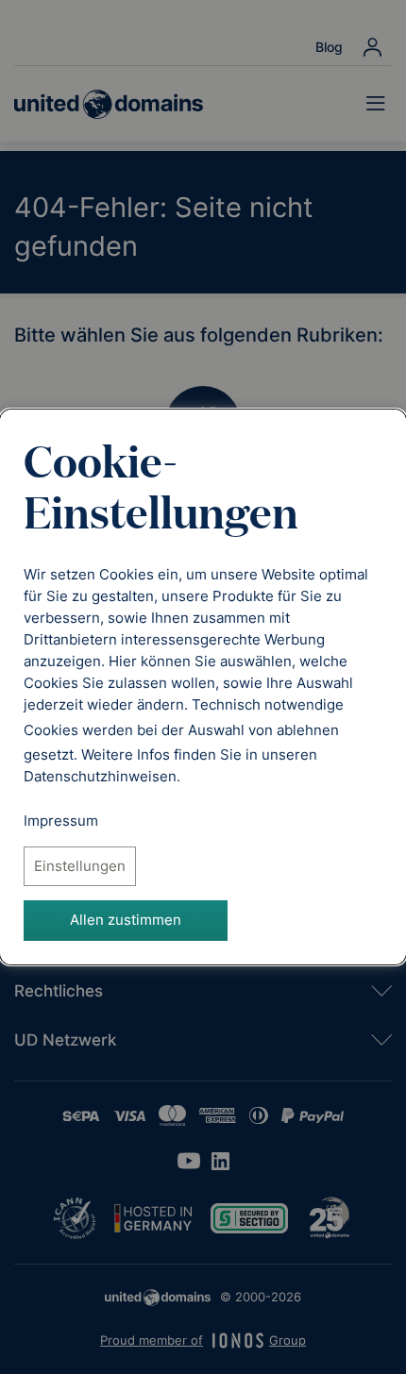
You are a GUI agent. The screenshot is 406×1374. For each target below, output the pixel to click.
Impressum (61, 820)
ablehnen (308, 730)
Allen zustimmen (125, 920)
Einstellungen (80, 866)
